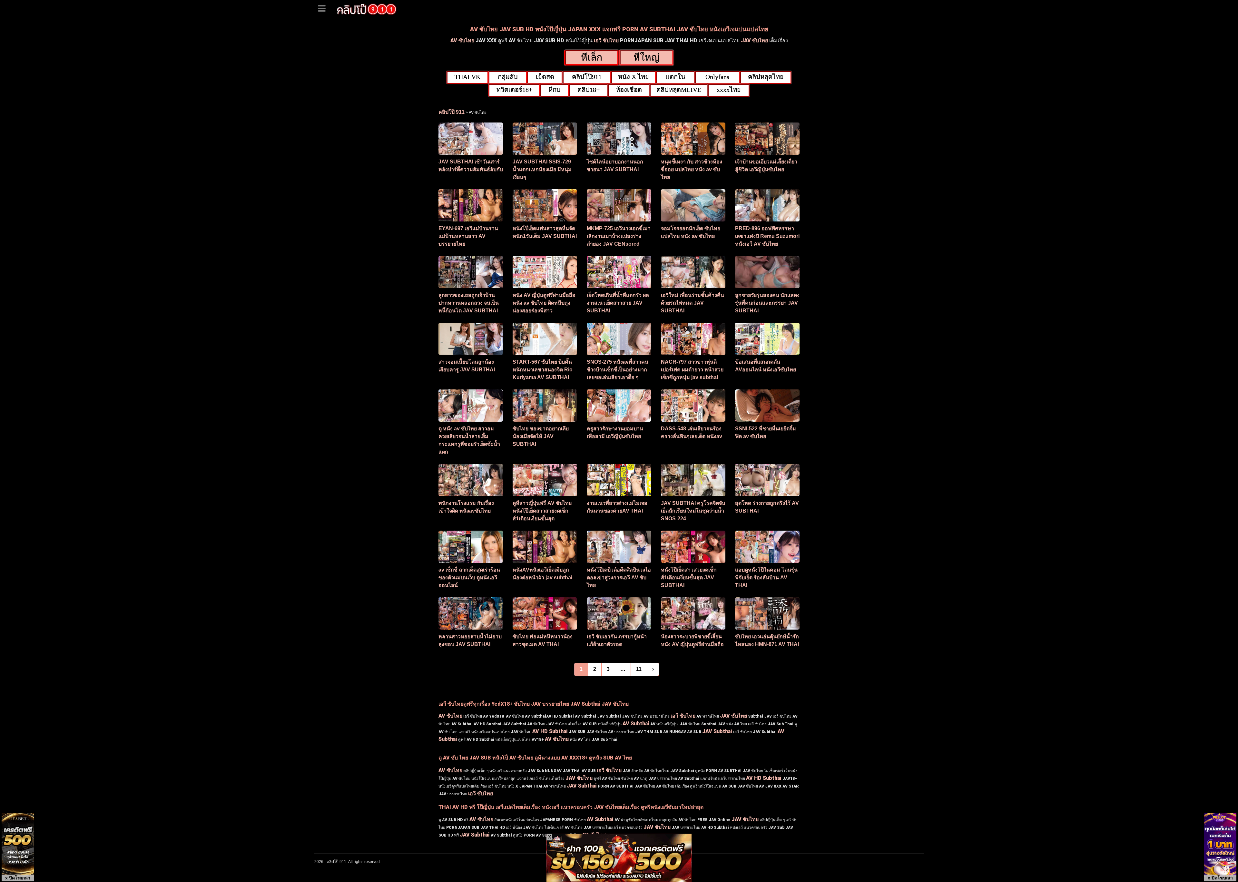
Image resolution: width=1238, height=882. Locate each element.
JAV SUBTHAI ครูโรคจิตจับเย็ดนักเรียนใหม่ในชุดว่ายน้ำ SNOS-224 (693, 510)
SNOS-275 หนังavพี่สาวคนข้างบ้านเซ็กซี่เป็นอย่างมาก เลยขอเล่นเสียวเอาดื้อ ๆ (617, 369)
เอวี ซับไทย (606, 40)
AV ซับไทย (462, 40)
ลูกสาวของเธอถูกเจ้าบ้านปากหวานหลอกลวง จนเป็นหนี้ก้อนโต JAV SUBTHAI (468, 302)
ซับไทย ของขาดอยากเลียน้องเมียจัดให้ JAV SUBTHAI (541, 436)
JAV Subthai (717, 731)
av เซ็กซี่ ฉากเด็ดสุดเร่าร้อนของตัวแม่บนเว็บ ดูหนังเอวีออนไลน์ (469, 577)
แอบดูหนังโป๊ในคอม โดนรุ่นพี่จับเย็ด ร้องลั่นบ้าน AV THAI (766, 577)
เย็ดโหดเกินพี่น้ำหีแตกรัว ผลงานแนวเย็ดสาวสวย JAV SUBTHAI (618, 302)
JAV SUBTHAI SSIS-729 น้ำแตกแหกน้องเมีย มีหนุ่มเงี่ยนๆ (542, 169)
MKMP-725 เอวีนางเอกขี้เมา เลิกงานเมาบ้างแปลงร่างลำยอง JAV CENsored (619, 236)
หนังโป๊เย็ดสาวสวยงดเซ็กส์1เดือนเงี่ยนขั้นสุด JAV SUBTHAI (689, 577)
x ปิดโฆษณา (17, 877)
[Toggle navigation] (324, 7)
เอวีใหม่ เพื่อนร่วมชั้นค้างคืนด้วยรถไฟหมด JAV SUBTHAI (692, 302)
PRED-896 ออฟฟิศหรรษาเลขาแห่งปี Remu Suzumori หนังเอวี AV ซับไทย (767, 236)
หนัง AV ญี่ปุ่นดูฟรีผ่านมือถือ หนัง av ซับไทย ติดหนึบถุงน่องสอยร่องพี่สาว (544, 302)
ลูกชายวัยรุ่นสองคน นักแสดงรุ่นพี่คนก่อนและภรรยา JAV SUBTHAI (767, 302)
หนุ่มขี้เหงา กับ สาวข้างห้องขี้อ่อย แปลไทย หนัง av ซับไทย (691, 169)
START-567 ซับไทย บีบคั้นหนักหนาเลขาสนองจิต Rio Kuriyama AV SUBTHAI (543, 369)
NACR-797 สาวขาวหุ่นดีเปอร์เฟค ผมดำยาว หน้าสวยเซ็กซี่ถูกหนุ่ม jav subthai (692, 369)
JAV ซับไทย (754, 40)
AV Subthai (636, 723)
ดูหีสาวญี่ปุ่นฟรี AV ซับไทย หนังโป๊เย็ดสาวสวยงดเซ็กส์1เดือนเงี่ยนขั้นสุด (542, 510)
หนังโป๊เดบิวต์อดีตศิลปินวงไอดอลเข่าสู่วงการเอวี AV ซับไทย (619, 577)
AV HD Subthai (550, 731)
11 (639, 669)
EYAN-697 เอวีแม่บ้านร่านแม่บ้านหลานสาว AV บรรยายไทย (468, 236)
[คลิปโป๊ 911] (367, 8)
